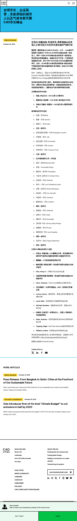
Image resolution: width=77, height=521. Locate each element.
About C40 (18, 452)
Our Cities (19, 470)
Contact (19, 480)
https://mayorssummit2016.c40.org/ (54, 337)
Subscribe (19, 483)
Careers (18, 477)
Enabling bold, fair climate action (57, 452)
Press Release (10, 40)
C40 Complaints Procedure (27, 489)
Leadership (18, 455)
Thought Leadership (13, 399)
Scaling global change (54, 455)
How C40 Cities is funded (23, 458)
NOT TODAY (19, 516)
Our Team (18, 461)
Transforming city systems (55, 464)
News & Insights (22, 473)
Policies (18, 486)
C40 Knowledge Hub (58, 472)
